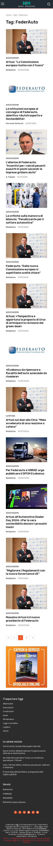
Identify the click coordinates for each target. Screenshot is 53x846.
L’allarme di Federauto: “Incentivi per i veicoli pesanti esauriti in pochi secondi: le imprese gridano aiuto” (25, 167)
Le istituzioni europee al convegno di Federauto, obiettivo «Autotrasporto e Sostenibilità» (24, 113)
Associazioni (12, 58)
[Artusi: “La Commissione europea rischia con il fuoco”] (26, 41)
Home (8, 15)
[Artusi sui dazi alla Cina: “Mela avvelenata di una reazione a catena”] (26, 399)
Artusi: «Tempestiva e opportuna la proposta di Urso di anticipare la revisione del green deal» (25, 321)
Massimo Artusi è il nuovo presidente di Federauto (23, 619)
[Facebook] (15, 812)
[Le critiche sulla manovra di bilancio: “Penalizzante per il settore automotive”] (26, 195)
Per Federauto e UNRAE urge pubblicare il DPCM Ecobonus (25, 471)
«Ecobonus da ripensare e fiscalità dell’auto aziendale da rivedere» (26, 373)
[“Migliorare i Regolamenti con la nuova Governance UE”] (26, 550)
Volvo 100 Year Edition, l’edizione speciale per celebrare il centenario (26, 766)
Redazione (11, 70)
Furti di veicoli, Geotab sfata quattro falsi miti (21, 746)
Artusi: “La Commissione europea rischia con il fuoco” (25, 63)
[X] (33, 812)
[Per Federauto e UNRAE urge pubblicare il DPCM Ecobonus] (26, 449)
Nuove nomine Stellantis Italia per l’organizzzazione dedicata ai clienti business (24, 752)
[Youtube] (37, 812)
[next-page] (32, 637)
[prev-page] (8, 637)
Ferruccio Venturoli (14, 123)
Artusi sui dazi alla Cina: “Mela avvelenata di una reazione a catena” (26, 423)
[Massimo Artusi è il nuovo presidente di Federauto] (26, 596)
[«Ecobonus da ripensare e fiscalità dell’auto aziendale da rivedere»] (26, 349)
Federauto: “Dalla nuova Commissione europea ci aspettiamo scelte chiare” (23, 269)
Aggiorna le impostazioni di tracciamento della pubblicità (31, 841)
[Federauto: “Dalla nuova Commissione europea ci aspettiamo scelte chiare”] (26, 245)
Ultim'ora (10, 416)
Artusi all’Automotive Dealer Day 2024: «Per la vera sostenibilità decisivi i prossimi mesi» (26, 522)
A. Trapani (10, 177)
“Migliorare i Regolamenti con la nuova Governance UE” (25, 572)
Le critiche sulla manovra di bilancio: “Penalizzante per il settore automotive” (25, 219)
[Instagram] (19, 812)
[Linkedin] (24, 812)
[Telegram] (28, 812)
